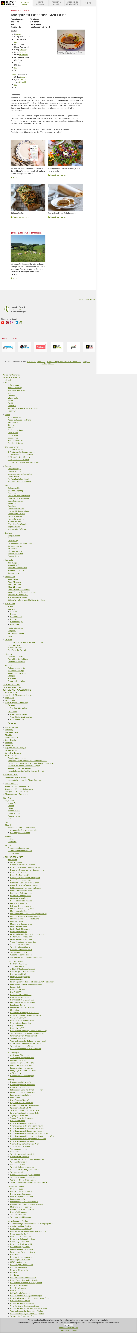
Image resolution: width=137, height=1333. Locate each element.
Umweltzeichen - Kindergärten (22, 1303)
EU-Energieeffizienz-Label (18, 479)
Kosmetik (9, 560)
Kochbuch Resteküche (19, 898)
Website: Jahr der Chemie (20, 947)
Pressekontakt (13, 853)
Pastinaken (23, 52)
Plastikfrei (12, 406)
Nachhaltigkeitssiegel (19, 1267)
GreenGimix (12, 712)
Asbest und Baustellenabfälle (19, 420)
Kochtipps (12, 506)
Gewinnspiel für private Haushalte (23, 830)
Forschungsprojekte (16, 1186)
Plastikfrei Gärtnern (15, 554)
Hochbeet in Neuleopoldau (20, 995)
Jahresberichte (13, 813)
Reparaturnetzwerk (18, 1026)
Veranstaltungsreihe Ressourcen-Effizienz (26, 1311)
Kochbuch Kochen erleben (20, 896)
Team (7, 822)
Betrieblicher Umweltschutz (72, 3)
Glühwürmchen (16, 617)
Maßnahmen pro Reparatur (21, 1207)
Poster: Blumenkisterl (18, 932)
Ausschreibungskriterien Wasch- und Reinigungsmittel (31, 1224)
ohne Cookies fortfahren (68, 1328)
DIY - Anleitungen (12, 447)
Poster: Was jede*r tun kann (21, 937)
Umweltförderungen (13, 753)
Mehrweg (11, 395)
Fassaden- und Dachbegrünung (20, 543)
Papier (10, 401)
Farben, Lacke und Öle (16, 668)
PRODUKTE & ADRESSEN (13, 687)
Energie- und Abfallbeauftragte (22, 1252)
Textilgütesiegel (14, 645)
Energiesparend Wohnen (20, 1199)
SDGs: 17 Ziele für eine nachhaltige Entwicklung (26, 600)
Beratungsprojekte (15, 961)
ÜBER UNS (7, 798)
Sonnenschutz (13, 573)
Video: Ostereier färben (19, 945)
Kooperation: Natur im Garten (22, 901)
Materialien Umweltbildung (16, 777)
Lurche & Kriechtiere (16, 628)
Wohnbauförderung (15, 443)
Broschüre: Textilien (18, 873)
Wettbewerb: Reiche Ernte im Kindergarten (27, 1159)
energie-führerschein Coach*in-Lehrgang (24, 766)
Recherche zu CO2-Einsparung (22, 1209)
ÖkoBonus (14, 1275)
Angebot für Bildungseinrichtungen (19, 695)
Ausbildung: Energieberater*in (22, 1058)
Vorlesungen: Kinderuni (19, 1149)
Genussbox (14, 1254)
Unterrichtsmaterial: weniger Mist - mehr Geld (28, 1139)
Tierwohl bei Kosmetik (16, 662)
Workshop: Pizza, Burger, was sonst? (24, 1170)
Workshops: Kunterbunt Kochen (22, 1177)
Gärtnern (8, 533)
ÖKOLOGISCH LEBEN (11, 377)
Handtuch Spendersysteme (21, 1257)
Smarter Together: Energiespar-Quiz (24, 1113)
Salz (15, 42)
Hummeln (14, 619)
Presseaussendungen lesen (18, 848)
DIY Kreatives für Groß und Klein (20, 455)
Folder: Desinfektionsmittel (21, 891)
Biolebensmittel (14, 488)
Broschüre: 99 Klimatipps (20, 880)
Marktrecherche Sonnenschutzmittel (24, 919)
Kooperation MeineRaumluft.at (22, 1002)
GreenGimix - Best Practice (21, 717)
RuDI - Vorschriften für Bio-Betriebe (24, 1280)
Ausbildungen (13, 1053)
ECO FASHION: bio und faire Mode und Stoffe (25, 642)
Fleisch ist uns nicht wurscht (19, 496)
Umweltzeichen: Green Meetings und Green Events (30, 1298)
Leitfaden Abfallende (18, 903)
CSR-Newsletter (11, 727)
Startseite (31, 362)
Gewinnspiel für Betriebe (20, 833)
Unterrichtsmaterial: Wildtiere (22, 1141)
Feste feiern (12, 493)
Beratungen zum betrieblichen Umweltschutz (28, 1231)
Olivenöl (22, 82)
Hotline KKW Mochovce (19, 997)
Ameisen (13, 612)
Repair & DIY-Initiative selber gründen (22, 408)
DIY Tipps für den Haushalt (18, 460)
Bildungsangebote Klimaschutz (22, 1085)
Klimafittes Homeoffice (17, 673)
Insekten (11, 609)
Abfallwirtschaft (11, 693)
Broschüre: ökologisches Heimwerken (25, 867)
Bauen (7, 415)
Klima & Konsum (14, 582)
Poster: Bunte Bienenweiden (21, 929)
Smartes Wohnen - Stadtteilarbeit (23, 1036)
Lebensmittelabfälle (16, 509)
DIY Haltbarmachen (15, 449)
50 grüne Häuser (16, 1189)
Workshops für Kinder (19, 1172)
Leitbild (11, 806)
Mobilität (8, 735)
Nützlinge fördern (15, 551)
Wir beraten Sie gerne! (11, 375)
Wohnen (8, 666)
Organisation (10, 801)
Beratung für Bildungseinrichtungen (19, 789)
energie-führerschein (18, 1060)
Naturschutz (10, 604)
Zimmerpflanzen (14, 556)
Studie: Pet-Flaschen (18, 1212)
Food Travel (15, 1098)
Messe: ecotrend (16, 921)
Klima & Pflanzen (14, 587)
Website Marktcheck (18, 952)
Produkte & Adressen (56, 3)
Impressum (41, 362)
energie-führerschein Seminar (19, 768)
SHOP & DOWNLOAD (11, 685)
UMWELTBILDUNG (10, 775)
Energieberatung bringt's (20, 977)
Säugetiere (12, 631)
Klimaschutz (10, 577)
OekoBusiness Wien (13, 738)
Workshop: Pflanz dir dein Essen (23, 1180)
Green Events (10, 740)
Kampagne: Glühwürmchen (21, 893)
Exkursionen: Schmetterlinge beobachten (26, 1090)
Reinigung (9, 745)
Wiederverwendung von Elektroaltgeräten (27, 1314)
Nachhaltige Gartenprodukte (21, 1265)
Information (12, 860)
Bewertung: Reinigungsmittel (21, 1244)
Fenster (11, 428)
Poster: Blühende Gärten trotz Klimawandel (27, 934)
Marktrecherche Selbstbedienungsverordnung (28, 914)
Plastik (10, 403)
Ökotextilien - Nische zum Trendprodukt (26, 1283)
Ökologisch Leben (24, 3)
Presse (44, 364)
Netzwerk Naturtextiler (19, 1270)
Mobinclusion (15, 1010)
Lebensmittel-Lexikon (16, 514)
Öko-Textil (12, 723)
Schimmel (12, 678)
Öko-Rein (11, 705)
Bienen (13, 614)
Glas (9, 393)
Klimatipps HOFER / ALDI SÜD (22, 1000)
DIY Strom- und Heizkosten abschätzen (23, 462)
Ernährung (9, 730)
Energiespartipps (14, 469)
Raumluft (9, 743)
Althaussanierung (15, 417)
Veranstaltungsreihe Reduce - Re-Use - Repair (28, 1041)
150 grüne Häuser (17, 966)
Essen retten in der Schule (20, 1095)
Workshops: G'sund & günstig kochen (25, 1175)
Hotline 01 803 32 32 (18, 964)
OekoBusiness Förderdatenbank (23, 1278)
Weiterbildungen (11, 756)
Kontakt (51, 364)
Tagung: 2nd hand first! (19, 1116)
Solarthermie (13, 438)
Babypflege (12, 563)
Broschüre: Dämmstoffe (19, 875)
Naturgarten (12, 548)
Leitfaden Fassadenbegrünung (22, 909)
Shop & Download (40, 3)
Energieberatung (14, 471)
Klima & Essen (13, 579)
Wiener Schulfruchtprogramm (22, 1167)
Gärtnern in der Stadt (16, 546)
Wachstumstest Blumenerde (21, 1217)
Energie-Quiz (15, 987)
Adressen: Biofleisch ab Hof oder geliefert (27, 264)
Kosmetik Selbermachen (17, 568)
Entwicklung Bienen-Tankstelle (22, 1092)
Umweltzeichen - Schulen (20, 1301)
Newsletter (12, 842)
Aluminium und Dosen (16, 390)
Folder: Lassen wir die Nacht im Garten (25, 888)
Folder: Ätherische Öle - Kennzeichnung (25, 885)
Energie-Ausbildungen (16, 758)
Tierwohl (8, 654)
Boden (10, 538)
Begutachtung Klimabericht (21, 1191)
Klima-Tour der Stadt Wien (20, 1100)
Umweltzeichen (11, 750)
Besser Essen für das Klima (20, 1234)
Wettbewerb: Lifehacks (19, 1157)
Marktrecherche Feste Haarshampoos (25, 916)
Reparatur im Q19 (17, 1028)
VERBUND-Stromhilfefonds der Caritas (25, 1044)
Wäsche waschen (15, 648)
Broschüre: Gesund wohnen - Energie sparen (27, 870)
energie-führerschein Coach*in (22, 1063)
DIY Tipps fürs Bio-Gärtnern (19, 457)
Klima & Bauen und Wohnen (19, 590)
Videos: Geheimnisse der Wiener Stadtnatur (25, 780)
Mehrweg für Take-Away (20, 1260)
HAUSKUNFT (15, 992)
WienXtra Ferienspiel (18, 1162)
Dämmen (11, 425)
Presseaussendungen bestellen (20, 851)
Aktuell (8, 380)
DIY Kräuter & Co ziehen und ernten (21, 452)
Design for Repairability (19, 1087)
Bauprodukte (13, 422)
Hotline (10, 839)
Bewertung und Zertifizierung (16, 703)
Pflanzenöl (23, 55)
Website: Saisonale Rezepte (21, 955)
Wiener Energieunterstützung (22, 1046)
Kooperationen (14, 811)
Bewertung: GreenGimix (19, 1242)
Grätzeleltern (15, 1073)
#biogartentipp (14, 536)
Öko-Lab (13, 1272)
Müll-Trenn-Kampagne (19, 1262)
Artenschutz (12, 606)
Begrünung (9, 698)
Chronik (8, 825)
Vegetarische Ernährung (17, 529)
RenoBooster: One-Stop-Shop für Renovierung (28, 1031)
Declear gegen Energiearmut (21, 1194)
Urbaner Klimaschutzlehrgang (22, 1076)
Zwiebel (23, 50)
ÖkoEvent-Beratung (18, 1018)
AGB (84, 362)
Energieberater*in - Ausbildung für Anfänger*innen (27, 761)
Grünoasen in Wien (17, 990)
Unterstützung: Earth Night (20, 1023)
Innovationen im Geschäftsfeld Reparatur (26, 1204)
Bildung (11, 1080)
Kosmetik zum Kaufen (16, 570)
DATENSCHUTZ (52, 362)
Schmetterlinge (16, 622)
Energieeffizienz (11, 732)
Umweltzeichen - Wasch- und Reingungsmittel (28, 1308)
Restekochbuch (16, 1290)
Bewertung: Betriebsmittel (20, 1236)
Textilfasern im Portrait (17, 650)
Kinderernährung (14, 503)
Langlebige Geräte (17, 1005)
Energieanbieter (14, 476)
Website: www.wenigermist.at (22, 1154)
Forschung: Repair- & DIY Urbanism (24, 1202)
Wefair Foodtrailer (17, 1164)
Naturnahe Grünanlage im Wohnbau (24, 1013)
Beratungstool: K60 (18, 974)
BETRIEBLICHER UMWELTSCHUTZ (17, 690)
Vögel (10, 636)
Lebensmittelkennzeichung (18, 511)
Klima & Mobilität (15, 585)
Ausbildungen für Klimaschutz (19, 597)
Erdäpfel (14, 74)
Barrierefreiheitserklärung (69, 362)
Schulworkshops (11, 784)
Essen (7, 485)
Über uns (88, 3)
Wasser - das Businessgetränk (22, 1316)
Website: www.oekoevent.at (21, 950)
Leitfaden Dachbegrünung (20, 906)
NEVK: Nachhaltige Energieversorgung (25, 1015)
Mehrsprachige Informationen (17, 794)
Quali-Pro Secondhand (19, 1285)
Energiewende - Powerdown (21, 1249)
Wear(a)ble (14, 1152)
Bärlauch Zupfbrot (18, 213)
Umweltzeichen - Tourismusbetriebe (24, 1306)
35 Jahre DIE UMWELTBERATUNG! (21, 828)
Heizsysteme (13, 433)
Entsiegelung (13, 541)
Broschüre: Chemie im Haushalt (22, 865)
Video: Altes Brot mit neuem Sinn (23, 942)
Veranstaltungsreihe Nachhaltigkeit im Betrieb (26, 771)
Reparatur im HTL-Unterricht (21, 1103)
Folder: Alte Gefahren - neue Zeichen (24, 883)
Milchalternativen (15, 516)
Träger (10, 808)
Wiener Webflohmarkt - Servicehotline (25, 1049)
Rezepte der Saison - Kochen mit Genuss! (27, 168)
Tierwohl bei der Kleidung (18, 659)
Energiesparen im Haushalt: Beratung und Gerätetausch (32, 982)
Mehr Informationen (69, 1330)
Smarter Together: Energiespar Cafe (24, 1110)
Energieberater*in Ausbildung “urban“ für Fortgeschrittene (31, 763)
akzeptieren (68, 1325)
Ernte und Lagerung (15, 491)
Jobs (88, 362)
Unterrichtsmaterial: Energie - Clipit (24, 1123)
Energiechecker (16, 979)
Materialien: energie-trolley (21, 1065)
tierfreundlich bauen (16, 633)
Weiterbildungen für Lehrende (17, 786)
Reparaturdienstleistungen (15, 748)
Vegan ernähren (14, 527)
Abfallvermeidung (15, 388)
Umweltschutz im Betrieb (18, 1221)
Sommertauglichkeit (16, 440)
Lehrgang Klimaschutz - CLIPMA (23, 1071)
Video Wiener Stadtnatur (20, 1146)
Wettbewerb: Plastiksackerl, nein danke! (26, 957)
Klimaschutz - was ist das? (18, 595)
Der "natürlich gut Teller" (20, 1247)
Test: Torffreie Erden (18, 1215)
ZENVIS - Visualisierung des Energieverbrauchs (29, 1182)
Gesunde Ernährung (15, 501)
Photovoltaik (13, 435)
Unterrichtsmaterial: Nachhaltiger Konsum (27, 1131)
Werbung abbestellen (16, 681)
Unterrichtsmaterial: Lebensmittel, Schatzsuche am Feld (32, 1136)
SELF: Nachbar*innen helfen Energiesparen (27, 1033)
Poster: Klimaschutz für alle (21, 939)
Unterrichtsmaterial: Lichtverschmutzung (26, 1126)
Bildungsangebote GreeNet (21, 1082)
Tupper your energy (18, 1038)
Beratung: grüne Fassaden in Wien (23, 972)
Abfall (7, 383)
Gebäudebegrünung (16, 430)
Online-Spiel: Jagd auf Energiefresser (24, 1105)
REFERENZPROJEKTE (14, 857)
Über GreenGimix (17, 720)
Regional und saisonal (16, 519)
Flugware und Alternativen (18, 498)
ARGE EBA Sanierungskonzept (22, 969)
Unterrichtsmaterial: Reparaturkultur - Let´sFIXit (29, 1134)
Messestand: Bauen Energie (21, 924)
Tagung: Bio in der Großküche (22, 1118)
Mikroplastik (13, 398)
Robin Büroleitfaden (18, 1288)
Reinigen (11, 676)
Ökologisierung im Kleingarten (22, 1020)
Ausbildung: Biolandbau (19, 1055)
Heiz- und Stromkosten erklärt (20, 482)
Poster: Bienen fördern (19, 927)
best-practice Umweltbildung (16, 792)
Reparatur (12, 411)
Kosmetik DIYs (13, 565)
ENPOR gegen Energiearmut (21, 1197)
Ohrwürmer (14, 624)
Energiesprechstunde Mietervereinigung (26, 984)
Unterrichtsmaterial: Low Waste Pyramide (26, 1128)
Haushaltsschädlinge (16, 671)
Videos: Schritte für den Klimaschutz (22, 592)
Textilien (8, 640)
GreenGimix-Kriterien (18, 714)
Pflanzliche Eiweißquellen (18, 524)
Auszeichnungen (14, 816)
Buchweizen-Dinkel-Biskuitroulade (61, 213)
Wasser (19, 34)
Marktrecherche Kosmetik (20, 911)
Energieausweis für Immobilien (20, 474)
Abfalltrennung (14, 385)
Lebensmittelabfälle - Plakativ (22, 1008)
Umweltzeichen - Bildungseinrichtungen (26, 1296)
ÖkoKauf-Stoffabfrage (19, 708)
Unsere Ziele (12, 803)
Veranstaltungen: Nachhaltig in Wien (24, 1144)
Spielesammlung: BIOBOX (20, 1108)
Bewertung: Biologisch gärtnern (22, 1239)
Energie (8, 466)
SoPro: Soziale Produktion (20, 1293)
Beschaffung (10, 700)
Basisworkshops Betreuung (21, 1229)
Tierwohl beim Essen (16, 657)
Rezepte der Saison (20, 10)
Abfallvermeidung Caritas (20, 1226)
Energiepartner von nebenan (21, 1068)
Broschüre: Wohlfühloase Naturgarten (25, 878)
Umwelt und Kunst (17, 1121)
